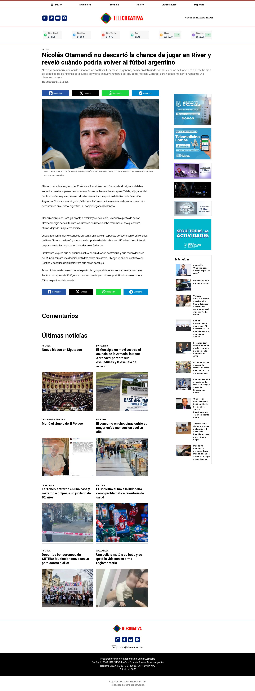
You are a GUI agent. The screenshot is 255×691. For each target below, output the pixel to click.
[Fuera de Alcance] (192, 208)
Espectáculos (169, 4)
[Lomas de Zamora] (192, 109)
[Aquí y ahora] (192, 170)
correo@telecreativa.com (130, 647)
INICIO (58, 4)
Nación (140, 4)
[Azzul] (192, 189)
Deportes (199, 4)
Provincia (114, 4)
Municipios (85, 4)
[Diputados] (192, 234)
